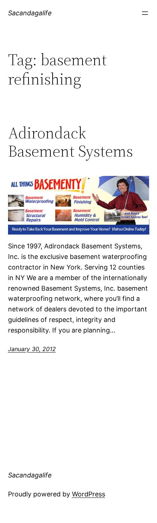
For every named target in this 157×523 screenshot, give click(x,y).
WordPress (88, 494)
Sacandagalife (30, 13)
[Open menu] (145, 13)
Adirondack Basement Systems (70, 142)
